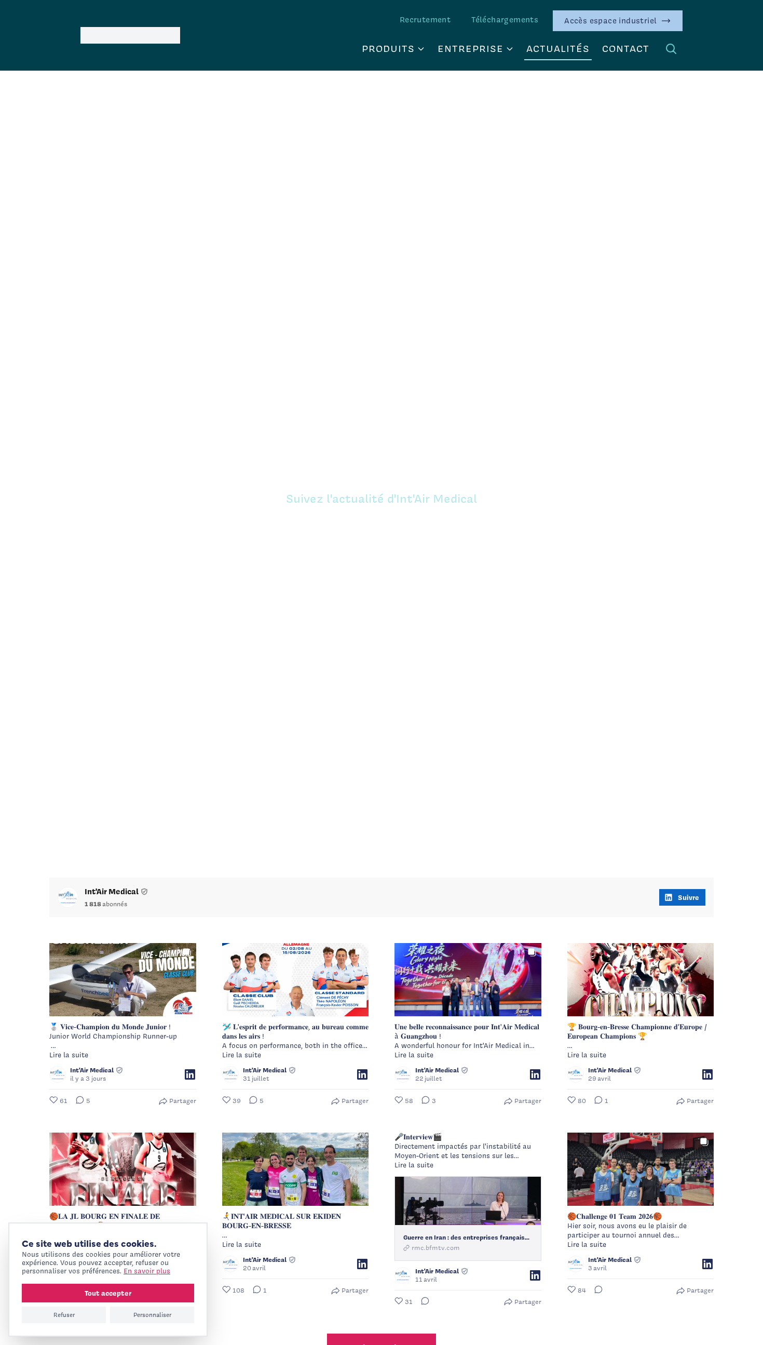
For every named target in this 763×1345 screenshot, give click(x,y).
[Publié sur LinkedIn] (190, 1074)
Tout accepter (108, 1293)
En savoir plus (147, 1271)
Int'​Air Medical (112, 891)
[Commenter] (422, 1302)
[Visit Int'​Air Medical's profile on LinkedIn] (57, 1074)
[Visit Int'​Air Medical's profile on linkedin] (68, 897)
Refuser (64, 1315)
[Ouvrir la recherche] (671, 48)
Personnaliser (152, 1315)
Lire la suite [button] (68, 1055)
